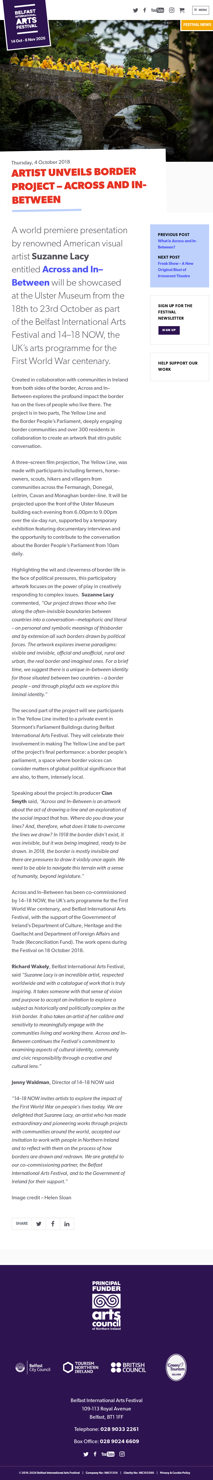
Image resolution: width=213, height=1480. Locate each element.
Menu (203, 10)
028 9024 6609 (119, 1441)
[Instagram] (171, 10)
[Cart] (181, 10)
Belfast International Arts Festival (58, 1473)
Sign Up (169, 330)
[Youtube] (157, 10)
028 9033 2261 (120, 1429)
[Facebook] (144, 10)
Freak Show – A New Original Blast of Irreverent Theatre (175, 270)
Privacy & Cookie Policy (175, 1473)
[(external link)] (106, 1306)
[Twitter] (135, 10)
